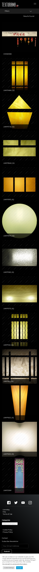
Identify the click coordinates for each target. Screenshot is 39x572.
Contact (5, 538)
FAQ (4, 512)
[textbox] (10, 523)
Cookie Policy (7, 530)
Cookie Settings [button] (9, 567)
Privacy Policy (8, 532)
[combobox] (10, 523)
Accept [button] (19, 567)
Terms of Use (7, 514)
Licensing (6, 510)
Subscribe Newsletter (10, 541)
